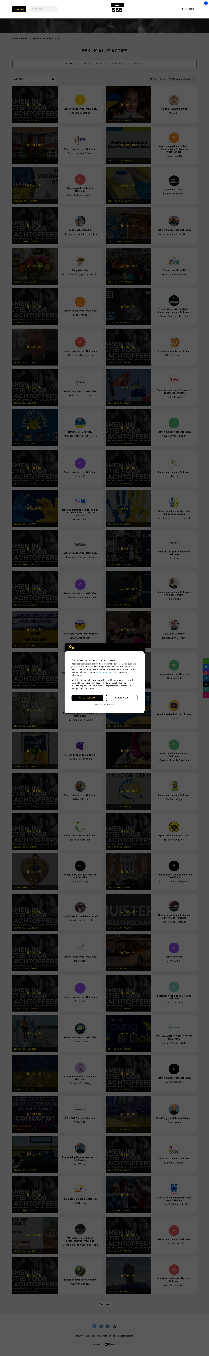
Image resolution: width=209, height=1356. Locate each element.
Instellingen (122, 698)
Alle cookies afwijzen (104, 704)
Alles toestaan (87, 698)
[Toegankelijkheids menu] (206, 3)
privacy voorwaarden (107, 672)
